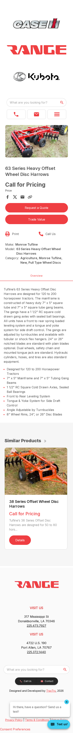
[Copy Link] (30, 197)
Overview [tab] (36, 275)
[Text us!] (58, 725)
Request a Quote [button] (36, 208)
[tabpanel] (36, 142)
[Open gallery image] (36, 141)
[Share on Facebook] (7, 197)
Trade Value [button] (36, 219)
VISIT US (36, 608)
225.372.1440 (36, 652)
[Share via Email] (22, 197)
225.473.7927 (36, 626)
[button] (16, 114)
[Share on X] (15, 197)
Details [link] (20, 540)
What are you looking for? (28, 102)
